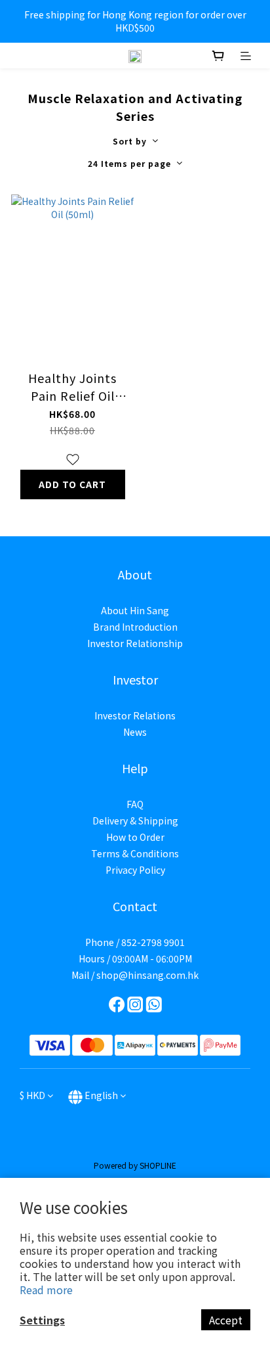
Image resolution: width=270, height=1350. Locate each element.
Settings (42, 1320)
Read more (46, 1289)
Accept (225, 1320)
